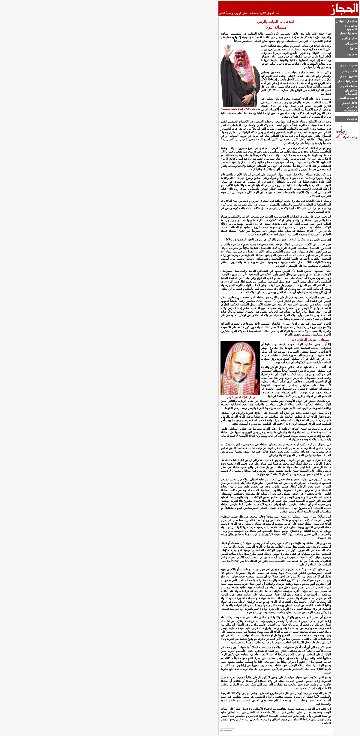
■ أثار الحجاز (349, 102)
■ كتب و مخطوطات (350, 109)
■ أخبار (353, 48)
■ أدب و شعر (349, 71)
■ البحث (352, 119)
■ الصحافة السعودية (351, 28)
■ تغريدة (352, 54)
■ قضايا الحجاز (348, 33)
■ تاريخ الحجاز (348, 76)
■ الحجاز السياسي (346, 21)
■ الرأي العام (349, 38)
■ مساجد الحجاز (347, 97)
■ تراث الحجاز (348, 65)
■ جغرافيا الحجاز (347, 81)
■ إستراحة (351, 43)
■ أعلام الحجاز (348, 86)
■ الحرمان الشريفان (351, 92)
